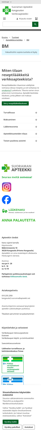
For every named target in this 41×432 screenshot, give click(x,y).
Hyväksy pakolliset (12, 427)
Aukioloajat (5, 2)
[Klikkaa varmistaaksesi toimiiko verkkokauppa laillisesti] (20, 364)
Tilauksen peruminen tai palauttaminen (18, 314)
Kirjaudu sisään (25, 18)
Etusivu (5, 37)
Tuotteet (15, 37)
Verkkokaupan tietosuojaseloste (15, 333)
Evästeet (5, 335)
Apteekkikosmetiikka (14, 40)
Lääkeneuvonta (10, 126)
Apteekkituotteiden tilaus (15, 133)
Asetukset (29, 427)
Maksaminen (9, 119)
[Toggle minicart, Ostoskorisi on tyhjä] (36, 19)
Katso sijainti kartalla (10, 243)
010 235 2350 (7, 295)
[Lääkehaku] (20, 211)
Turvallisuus (9, 112)
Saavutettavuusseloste (11, 343)
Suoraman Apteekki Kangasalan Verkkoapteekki (22, 10)
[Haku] (35, 24)
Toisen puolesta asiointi (14, 140)
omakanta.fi (6, 90)
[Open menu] (4, 18)
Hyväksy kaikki (10, 422)
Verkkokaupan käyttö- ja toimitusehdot (18, 338)
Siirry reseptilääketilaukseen (15, 103)
